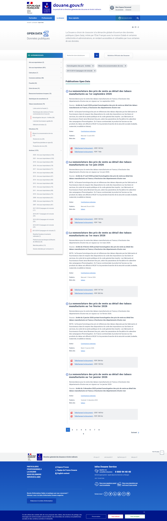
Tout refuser (116, 516)
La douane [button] (60, 18)
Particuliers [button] (33, 18)
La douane (34, 22)
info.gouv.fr (96, 457)
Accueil (29, 22)
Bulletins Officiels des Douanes (119, 55)
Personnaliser (96, 516)
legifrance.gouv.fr (121, 457)
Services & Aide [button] (126, 18)
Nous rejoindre (74, 18)
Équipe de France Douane (67, 470)
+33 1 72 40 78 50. (99, 478)
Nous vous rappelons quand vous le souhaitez (107, 484)
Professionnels (34, 469)
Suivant (134, 432)
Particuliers (33, 466)
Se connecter (119, 9)
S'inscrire (128, 9)
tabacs (83, 138)
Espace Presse (63, 467)
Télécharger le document (83, 148)
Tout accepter (134, 516)
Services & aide (33, 477)
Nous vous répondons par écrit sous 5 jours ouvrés (130, 484)
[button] (133, 27)
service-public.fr (108, 457)
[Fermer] (144, 511)
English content (63, 473)
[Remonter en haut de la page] (162, 453)
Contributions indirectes (88, 131)
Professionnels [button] (47, 18)
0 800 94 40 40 (123, 472)
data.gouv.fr (134, 457)
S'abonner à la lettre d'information (41, 501)
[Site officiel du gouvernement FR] (33, 7)
